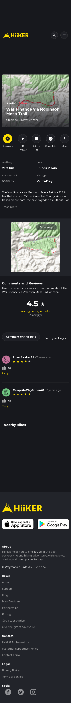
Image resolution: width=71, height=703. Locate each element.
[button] (9, 207)
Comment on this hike (21, 336)
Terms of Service (12, 676)
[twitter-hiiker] (21, 692)
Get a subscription (13, 620)
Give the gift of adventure (18, 627)
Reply (5, 373)
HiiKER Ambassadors (15, 642)
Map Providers (11, 601)
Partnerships (10, 608)
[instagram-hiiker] (33, 692)
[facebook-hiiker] (8, 692)
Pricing (6, 614)
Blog (5, 595)
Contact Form (11, 655)
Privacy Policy (11, 670)
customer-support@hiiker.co (20, 648)
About (6, 582)
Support (7, 588)
